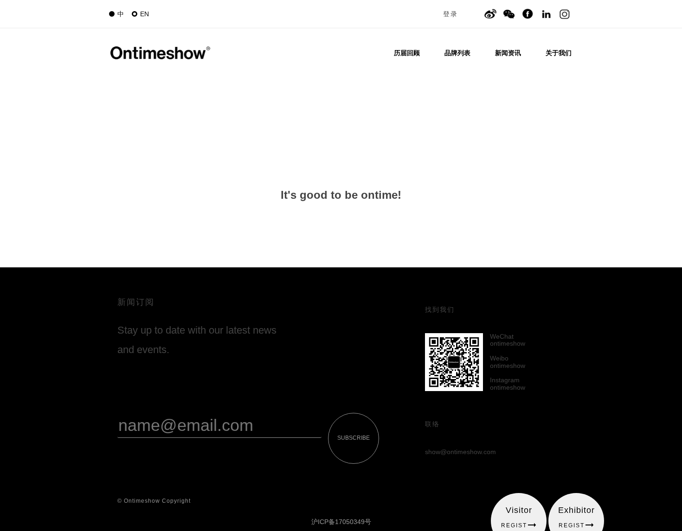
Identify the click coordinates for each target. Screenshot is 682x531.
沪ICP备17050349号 (341, 521)
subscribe (353, 438)
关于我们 (559, 53)
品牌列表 (457, 53)
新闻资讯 (508, 53)
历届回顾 (407, 53)
